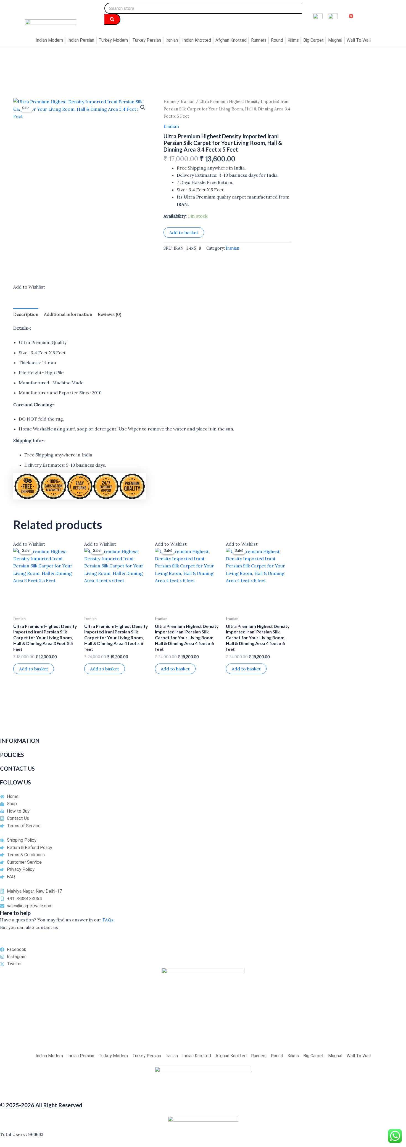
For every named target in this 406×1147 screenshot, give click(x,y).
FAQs (108, 920)
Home (170, 101)
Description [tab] (25, 314)
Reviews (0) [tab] (109, 314)
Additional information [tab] (68, 314)
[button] (143, 107)
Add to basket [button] (33, 669)
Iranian (187, 101)
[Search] (112, 19)
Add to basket (183, 232)
